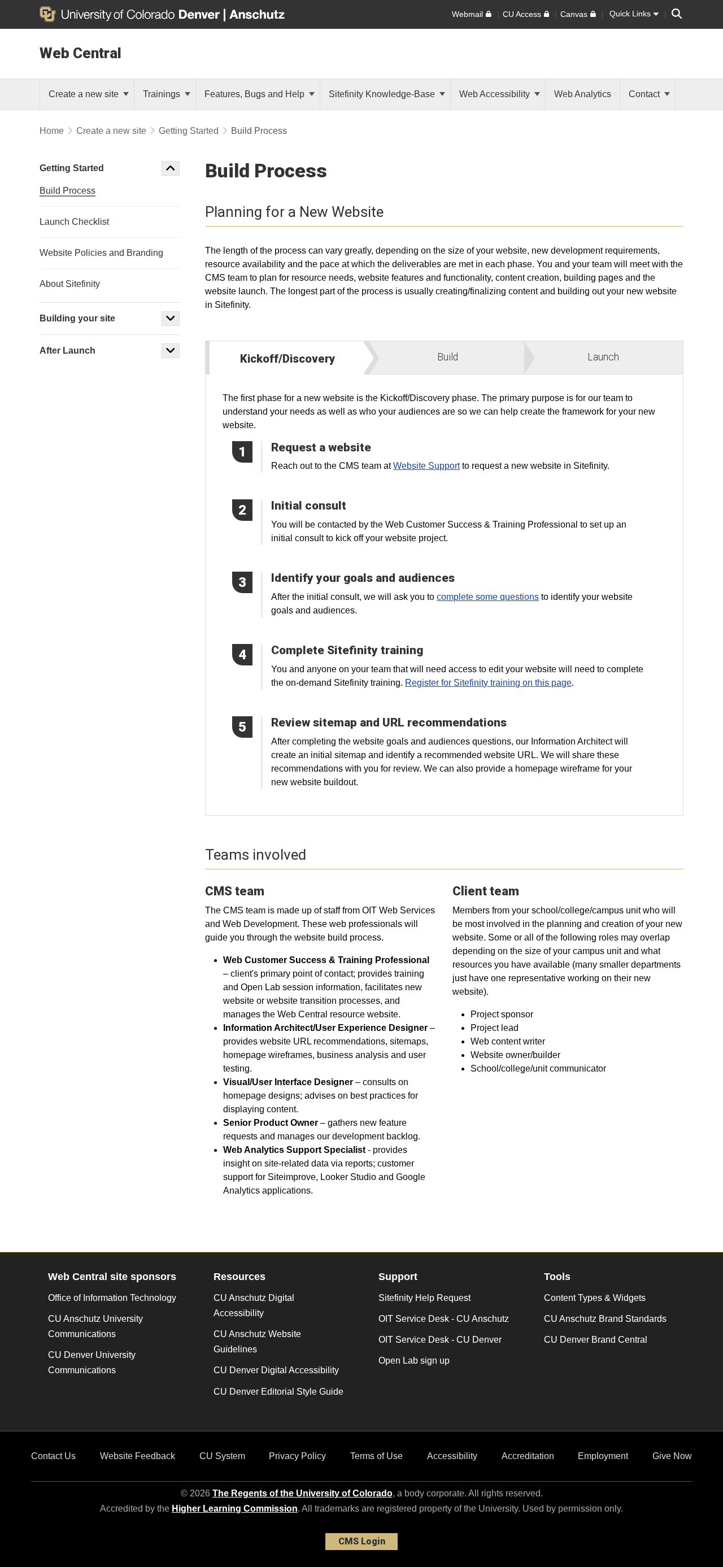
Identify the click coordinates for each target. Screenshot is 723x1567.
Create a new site (85, 94)
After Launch (67, 350)
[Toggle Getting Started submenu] (171, 168)
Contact (645, 94)
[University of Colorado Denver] (132, 14)
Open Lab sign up (414, 1360)
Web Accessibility (495, 94)
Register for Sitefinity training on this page (488, 682)
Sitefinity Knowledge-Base (383, 94)
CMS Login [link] (361, 1541)
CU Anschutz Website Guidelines (257, 1341)
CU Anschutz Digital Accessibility (254, 1305)
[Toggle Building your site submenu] (171, 318)
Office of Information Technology (112, 1298)
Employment (603, 1456)
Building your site (77, 318)
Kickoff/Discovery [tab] (287, 358)
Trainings (162, 94)
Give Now (672, 1456)
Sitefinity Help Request (424, 1298)
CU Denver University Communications (92, 1362)
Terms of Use (376, 1456)
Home (52, 131)
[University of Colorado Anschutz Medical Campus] (258, 14)
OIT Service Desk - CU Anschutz (443, 1319)
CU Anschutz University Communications (95, 1326)
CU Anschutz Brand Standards (605, 1319)
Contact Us (53, 1456)
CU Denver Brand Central (595, 1339)
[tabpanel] (444, 595)
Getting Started (189, 131)
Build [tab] (447, 357)
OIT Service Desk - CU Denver (440, 1339)
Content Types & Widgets (595, 1298)
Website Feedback (137, 1456)
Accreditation (528, 1456)
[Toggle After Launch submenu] (171, 350)
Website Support (426, 466)
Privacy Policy (297, 1456)
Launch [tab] (603, 357)
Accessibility (452, 1456)
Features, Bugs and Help (255, 94)
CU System (222, 1456)
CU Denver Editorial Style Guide (278, 1391)
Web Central (80, 53)
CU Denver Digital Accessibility (276, 1370)
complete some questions (488, 597)
